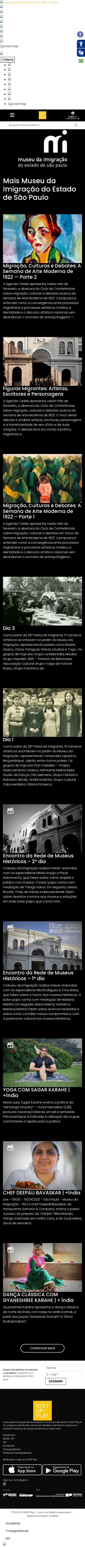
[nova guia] (16, 54)
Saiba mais (55, 1428)
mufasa (53, 1516)
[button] (80, 34)
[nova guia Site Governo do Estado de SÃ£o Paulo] (29, 2)
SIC (5, 1442)
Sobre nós (9, 1435)
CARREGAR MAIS (42, 1348)
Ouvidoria (8, 1445)
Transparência (11, 1449)
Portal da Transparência (17, 1453)
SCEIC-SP (8, 1438)
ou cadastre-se (72, 117)
